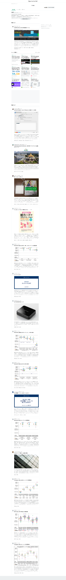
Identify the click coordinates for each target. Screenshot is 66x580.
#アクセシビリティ (17, 414)
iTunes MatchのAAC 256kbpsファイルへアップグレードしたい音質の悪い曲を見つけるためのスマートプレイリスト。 (35, 80)
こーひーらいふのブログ (17, 451)
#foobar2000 (27, 140)
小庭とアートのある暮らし (17, 175)
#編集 (29, 47)
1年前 (21, 108)
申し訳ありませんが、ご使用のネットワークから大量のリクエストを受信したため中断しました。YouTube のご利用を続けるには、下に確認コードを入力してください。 (35, 73)
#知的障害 (26, 240)
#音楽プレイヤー (27, 204)
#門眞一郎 (30, 240)
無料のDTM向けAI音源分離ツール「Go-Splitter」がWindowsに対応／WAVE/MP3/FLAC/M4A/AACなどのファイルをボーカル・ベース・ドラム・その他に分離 (35, 57)
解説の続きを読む (25, 18)
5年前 (23, 391)
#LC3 (19, 269)
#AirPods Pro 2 (16, 140)
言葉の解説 (13, 9)
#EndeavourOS (16, 296)
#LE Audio (23, 387)
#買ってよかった (35, 204)
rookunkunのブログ (16, 300)
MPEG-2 (17, 15)
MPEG (36, 15)
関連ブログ (23, 9)
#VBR (17, 474)
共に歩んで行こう (16, 208)
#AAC (27, 47)
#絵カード (15, 240)
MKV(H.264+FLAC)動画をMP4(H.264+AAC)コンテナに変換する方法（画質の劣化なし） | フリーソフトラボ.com (16, 68)
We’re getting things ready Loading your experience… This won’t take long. (16, 60)
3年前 (22, 175)
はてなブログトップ (43, 26)
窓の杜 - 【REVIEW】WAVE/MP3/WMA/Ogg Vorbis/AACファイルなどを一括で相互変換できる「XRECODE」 (25, 80)
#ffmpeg (15, 506)
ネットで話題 (18, 9)
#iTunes (18, 204)
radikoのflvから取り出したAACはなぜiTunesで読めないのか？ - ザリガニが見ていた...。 (25, 68)
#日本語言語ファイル (17, 48)
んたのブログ (15, 273)
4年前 (20, 300)
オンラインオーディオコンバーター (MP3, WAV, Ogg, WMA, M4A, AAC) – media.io (16, 80)
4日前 (19, 26)
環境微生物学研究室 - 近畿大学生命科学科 (19, 144)
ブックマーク (14, 55)
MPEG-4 (22, 15)
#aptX (19, 447)
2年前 (25, 144)
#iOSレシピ (21, 414)
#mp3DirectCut (16, 47)
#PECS (19, 240)
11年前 (19, 478)
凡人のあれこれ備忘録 (17, 108)
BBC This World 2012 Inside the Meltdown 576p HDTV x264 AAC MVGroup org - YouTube (35, 68)
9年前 (21, 451)
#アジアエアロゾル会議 (19, 171)
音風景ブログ (15, 244)
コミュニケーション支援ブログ (18, 391)
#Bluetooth (20, 140)
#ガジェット (31, 140)
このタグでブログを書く (51, 7)
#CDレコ (15, 204)
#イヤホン (31, 204)
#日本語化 (32, 47)
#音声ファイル (21, 47)
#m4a (21, 204)
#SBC (17, 269)
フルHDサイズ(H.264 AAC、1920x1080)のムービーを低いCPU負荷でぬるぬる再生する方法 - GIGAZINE (25, 57)
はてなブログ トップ (14, 3)
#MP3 (25, 47)
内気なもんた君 (16, 26)
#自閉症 (23, 240)
